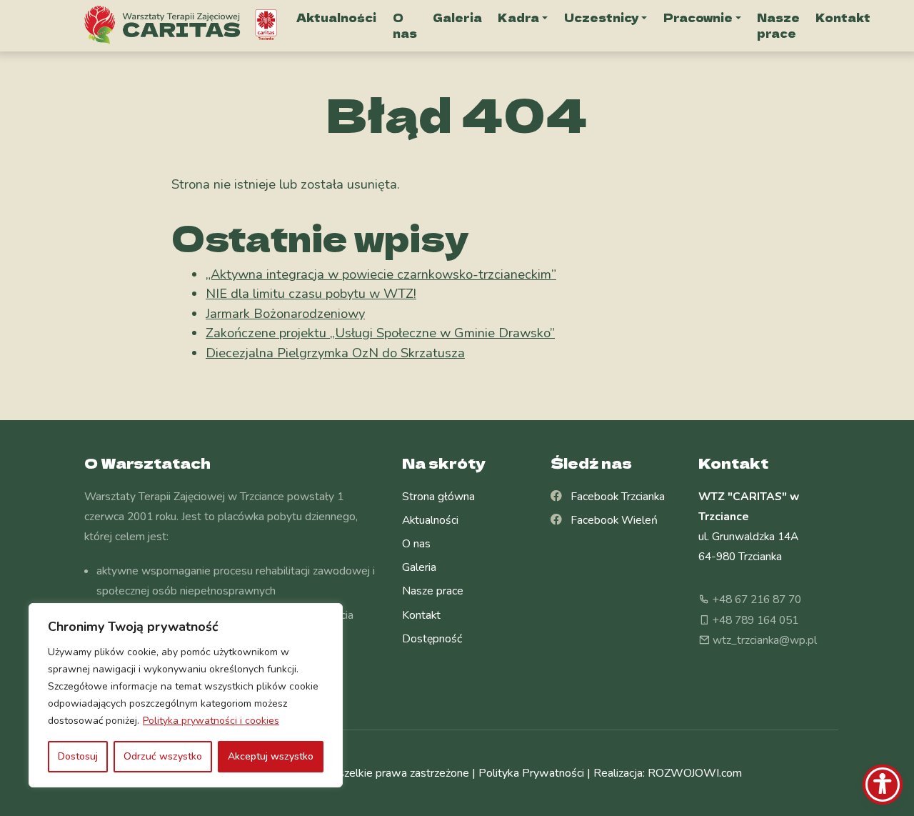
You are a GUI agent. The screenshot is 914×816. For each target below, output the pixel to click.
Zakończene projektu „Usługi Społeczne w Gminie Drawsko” (380, 333)
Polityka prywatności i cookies (211, 720)
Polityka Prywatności (531, 773)
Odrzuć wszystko (163, 756)
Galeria (457, 17)
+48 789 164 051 (754, 620)
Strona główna (438, 496)
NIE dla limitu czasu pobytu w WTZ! (311, 293)
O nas (405, 25)
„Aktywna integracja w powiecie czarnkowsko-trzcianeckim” (381, 274)
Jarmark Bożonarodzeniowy (285, 313)
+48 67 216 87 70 (755, 599)
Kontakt (842, 17)
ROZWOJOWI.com (695, 773)
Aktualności (336, 17)
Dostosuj (78, 756)
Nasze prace (778, 25)
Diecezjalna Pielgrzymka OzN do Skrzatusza (335, 353)
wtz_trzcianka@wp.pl (763, 640)
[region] (186, 695)
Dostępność (432, 639)
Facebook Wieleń (610, 520)
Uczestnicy (601, 17)
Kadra (518, 17)
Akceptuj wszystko (270, 756)
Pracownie (698, 17)
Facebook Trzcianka (613, 496)
